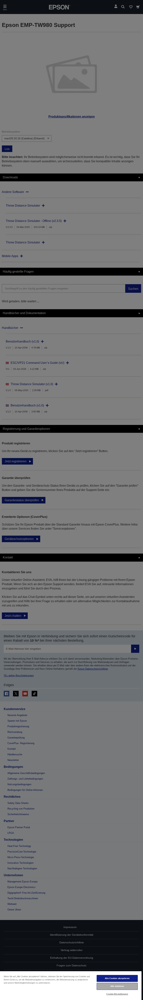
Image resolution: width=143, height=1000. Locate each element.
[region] (71, 985)
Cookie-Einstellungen (117, 994)
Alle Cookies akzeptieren (117, 978)
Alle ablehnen (117, 986)
